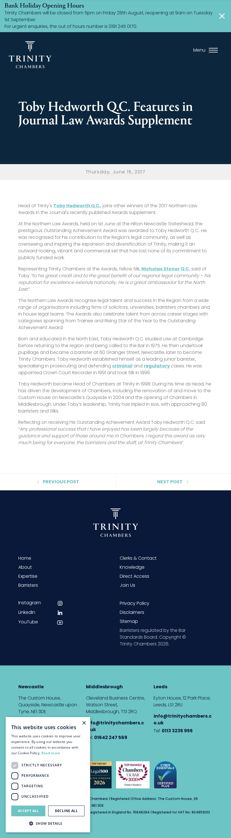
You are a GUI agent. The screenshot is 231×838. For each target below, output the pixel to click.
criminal (122, 366)
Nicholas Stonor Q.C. (165, 269)
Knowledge (132, 567)
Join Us (127, 585)
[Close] (221, 16)
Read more (50, 753)
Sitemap (129, 621)
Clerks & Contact (138, 558)
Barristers (28, 585)
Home (24, 558)
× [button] (84, 723)
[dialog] (48, 774)
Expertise (27, 576)
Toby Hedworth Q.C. (77, 205)
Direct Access (134, 576)
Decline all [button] (66, 810)
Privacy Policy (134, 603)
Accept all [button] (28, 810)
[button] (48, 823)
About (25, 567)
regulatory (157, 366)
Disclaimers (132, 612)
